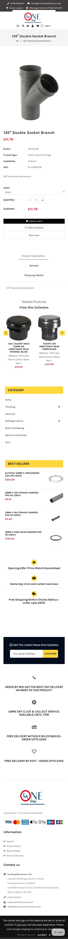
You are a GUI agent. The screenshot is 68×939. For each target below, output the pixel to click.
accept (44, 934)
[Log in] (28, 26)
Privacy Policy (13, 846)
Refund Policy (13, 851)
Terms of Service (14, 855)
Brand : (7, 149)
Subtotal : (9, 208)
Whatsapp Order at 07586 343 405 (45, 8)
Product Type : (10, 155)
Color (6, 187)
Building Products (14, 421)
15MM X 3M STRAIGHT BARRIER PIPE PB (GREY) (21, 514)
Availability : (9, 161)
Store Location (16, 8)
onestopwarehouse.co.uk (20, 902)
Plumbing (10, 407)
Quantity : (9, 199)
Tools (8, 442)
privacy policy (26, 934)
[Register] (33, 26)
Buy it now (34, 235)
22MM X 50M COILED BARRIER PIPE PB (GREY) (23, 533)
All (17, 41)
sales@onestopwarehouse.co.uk (46, 3)
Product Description (33, 255)
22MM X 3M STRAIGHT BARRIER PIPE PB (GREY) (21, 494)
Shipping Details (34, 275)
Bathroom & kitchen (16, 435)
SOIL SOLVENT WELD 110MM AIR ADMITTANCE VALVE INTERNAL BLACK (18, 347)
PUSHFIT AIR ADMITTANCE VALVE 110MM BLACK (49, 346)
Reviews (34, 265)
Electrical (10, 414)
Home (8, 399)
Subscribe (50, 653)
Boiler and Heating (14, 428)
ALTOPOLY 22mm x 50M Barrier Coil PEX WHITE (22, 474)
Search (10, 841)
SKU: (5, 167)
